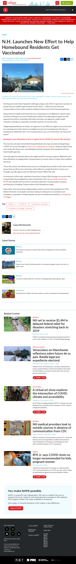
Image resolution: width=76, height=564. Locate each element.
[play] (5, 10)
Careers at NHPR (33, 535)
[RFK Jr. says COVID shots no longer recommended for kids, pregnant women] (17, 458)
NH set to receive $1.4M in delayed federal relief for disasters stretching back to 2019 (50, 325)
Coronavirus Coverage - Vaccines (20, 208)
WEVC (46, 535)
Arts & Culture (37, 387)
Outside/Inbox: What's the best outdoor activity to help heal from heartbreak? (42, 293)
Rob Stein (36, 465)
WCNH (46, 534)
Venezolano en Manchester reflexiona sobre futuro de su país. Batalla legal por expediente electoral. (52, 355)
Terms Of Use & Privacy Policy (49, 526)
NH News (19, 247)
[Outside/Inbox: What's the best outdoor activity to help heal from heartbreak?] (8, 294)
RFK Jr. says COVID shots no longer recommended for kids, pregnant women (52, 458)
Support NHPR (15, 508)
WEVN (46, 542)
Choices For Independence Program (41, 146)
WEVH (46, 538)
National (35, 452)
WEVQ (46, 545)
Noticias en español (39, 347)
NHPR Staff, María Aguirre (41, 364)
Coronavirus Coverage (40, 204)
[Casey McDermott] (6, 228)
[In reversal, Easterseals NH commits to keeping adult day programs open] (8, 279)
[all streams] (73, 10)
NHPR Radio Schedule (32, 530)
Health (4, 34)
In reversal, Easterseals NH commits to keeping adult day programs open (40, 279)
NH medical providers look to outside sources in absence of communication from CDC (52, 427)
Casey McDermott (34, 58)
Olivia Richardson (38, 434)
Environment (20, 290)
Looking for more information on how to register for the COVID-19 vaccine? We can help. (37, 139)
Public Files (47, 530)
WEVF (45, 537)
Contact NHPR (33, 526)
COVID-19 (23, 204)
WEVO (46, 543)
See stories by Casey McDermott (26, 233)
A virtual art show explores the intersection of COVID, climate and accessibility (50, 393)
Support (67, 3)
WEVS (46, 546)
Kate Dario (36, 334)
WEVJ (45, 540)
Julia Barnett (36, 400)
